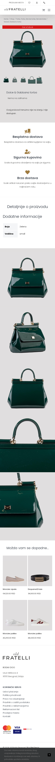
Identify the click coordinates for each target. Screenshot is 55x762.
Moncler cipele (9, 589)
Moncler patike (9, 633)
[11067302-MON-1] (15, 562)
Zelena (23, 226)
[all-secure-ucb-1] (27, 729)
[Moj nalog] (36, 2)
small (22, 233)
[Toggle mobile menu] (49, 10)
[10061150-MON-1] (15, 606)
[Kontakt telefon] (44, 2)
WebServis (34, 747)
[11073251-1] (40, 606)
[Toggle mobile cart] (43, 10)
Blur (28, 747)
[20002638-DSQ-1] (40, 562)
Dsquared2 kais (35, 589)
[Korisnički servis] (29, 2)
